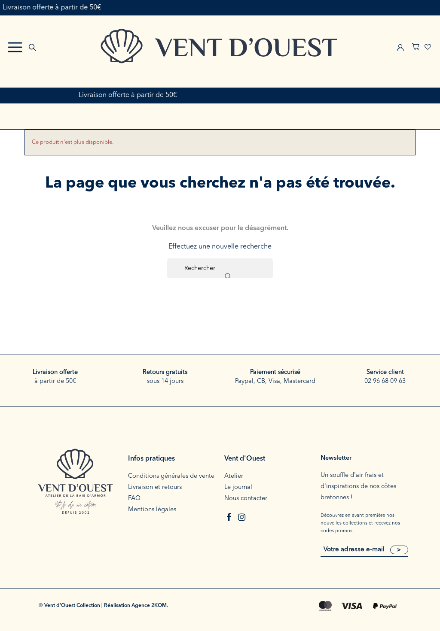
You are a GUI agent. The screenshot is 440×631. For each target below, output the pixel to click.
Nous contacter (245, 498)
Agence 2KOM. (149, 605)
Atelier (233, 476)
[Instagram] (241, 517)
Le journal (238, 487)
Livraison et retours (155, 487)
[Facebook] (228, 517)
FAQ (134, 498)
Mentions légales (152, 510)
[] (220, 268)
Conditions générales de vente (171, 476)
